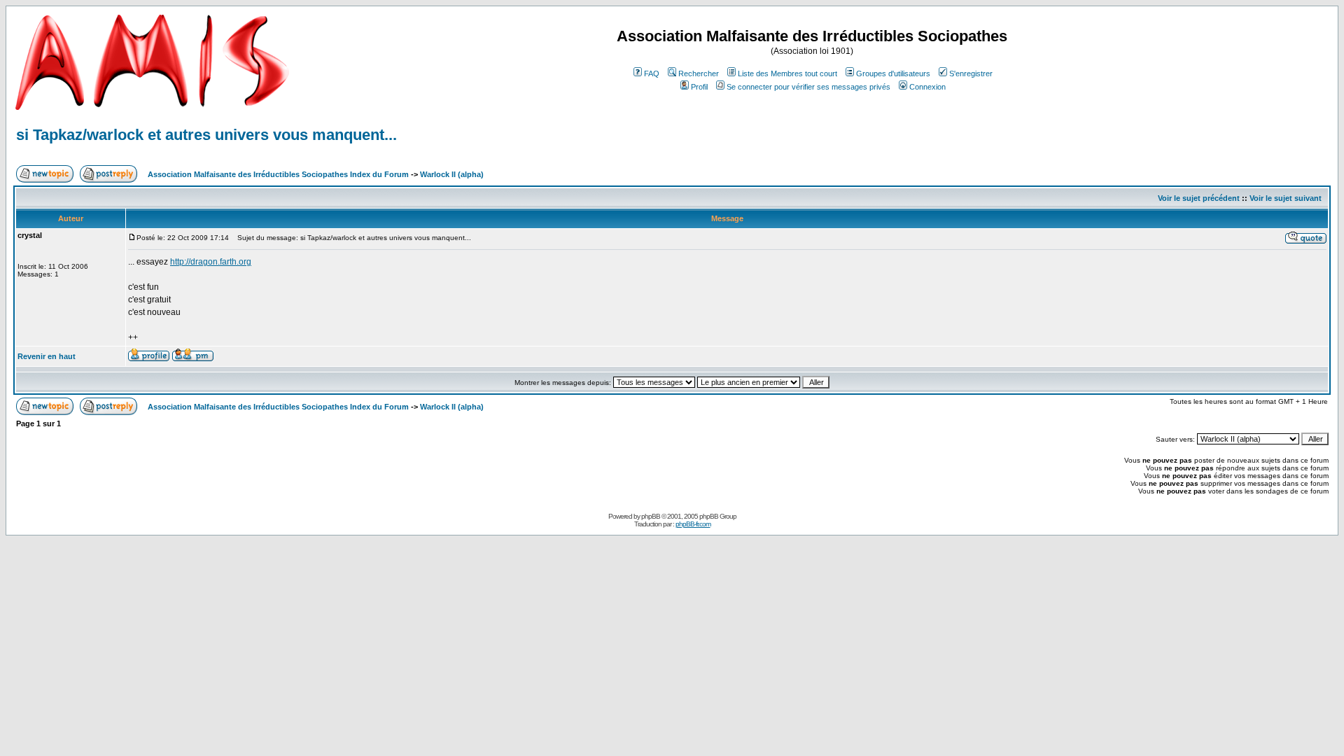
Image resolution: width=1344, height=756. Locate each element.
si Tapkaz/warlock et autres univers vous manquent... (206, 135)
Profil (699, 87)
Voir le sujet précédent (1199, 198)
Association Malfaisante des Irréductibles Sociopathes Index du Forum (278, 174)
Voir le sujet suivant (1286, 198)
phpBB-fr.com (693, 524)
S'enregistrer (971, 73)
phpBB (650, 516)
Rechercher (698, 73)
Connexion (927, 87)
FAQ (651, 73)
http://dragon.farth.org (210, 262)
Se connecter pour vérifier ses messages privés (808, 87)
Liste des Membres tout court (787, 73)
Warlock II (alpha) (452, 174)
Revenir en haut (47, 356)
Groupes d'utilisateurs (893, 73)
